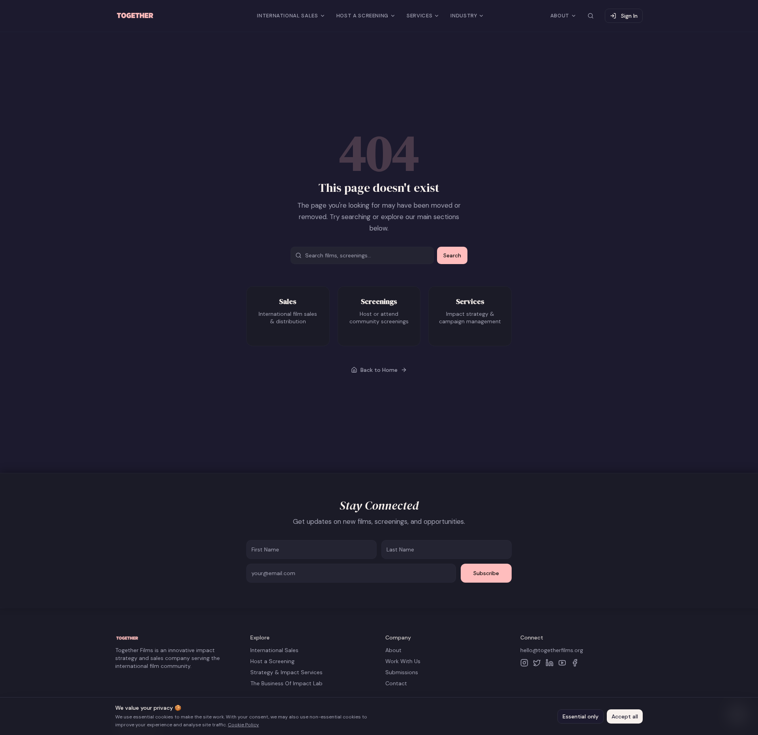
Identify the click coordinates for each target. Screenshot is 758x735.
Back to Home (379, 369)
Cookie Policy (243, 725)
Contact (396, 683)
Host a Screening (272, 661)
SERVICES (419, 15)
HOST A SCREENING (362, 15)
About (393, 650)
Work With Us (402, 661)
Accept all (625, 716)
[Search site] (590, 15)
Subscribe (486, 573)
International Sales (274, 650)
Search (452, 255)
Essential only (581, 716)
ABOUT (559, 15)
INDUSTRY (463, 15)
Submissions (401, 672)
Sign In (629, 15)
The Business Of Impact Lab (286, 683)
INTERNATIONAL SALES (287, 15)
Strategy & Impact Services (286, 672)
